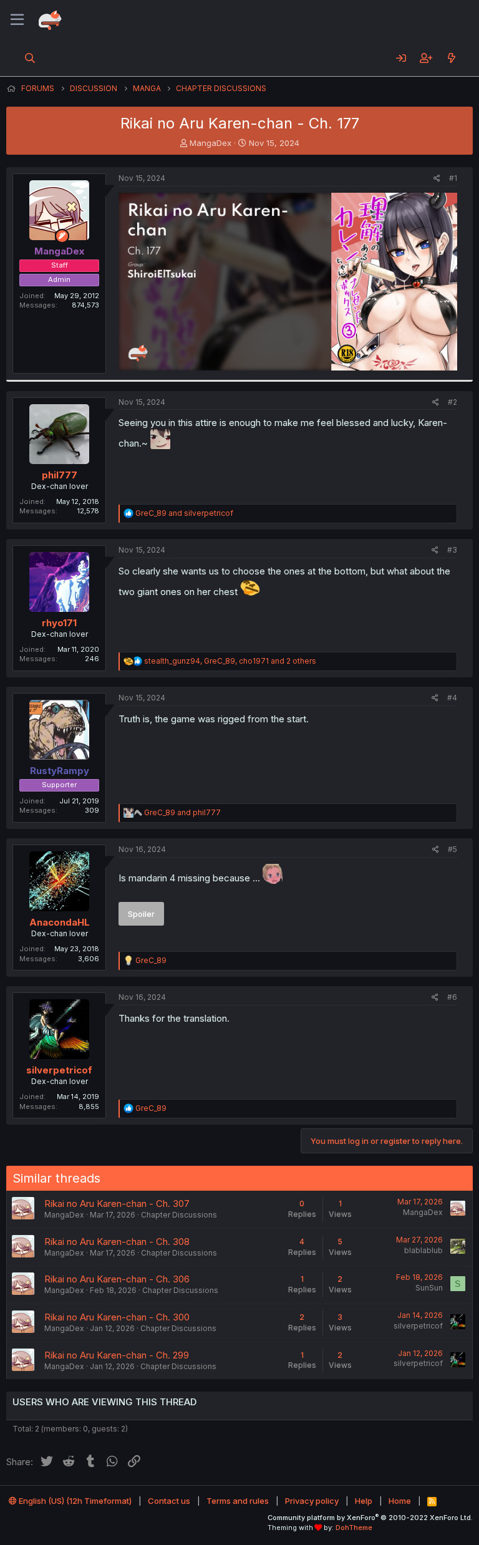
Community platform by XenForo (370, 1517)
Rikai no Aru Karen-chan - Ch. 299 (116, 1355)
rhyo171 (59, 623)
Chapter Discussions (179, 1214)
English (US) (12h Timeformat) (74, 1501)
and (184, 513)
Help (363, 1501)
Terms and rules (237, 1501)
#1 (453, 178)
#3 (452, 550)
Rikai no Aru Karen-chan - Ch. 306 (117, 1279)
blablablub (423, 1250)
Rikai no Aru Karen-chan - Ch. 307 (117, 1203)
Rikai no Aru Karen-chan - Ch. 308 (117, 1241)
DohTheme (354, 1527)
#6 (452, 997)
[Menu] (17, 20)
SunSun (429, 1287)
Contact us (169, 1501)
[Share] (437, 179)
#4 (452, 697)
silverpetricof (59, 1070)
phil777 (59, 475)
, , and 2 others (230, 661)
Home (400, 1501)
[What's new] (451, 58)
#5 (452, 849)
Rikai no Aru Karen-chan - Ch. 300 (117, 1317)
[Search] (30, 58)
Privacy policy (312, 1501)
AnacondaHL (59, 922)
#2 (452, 402)
